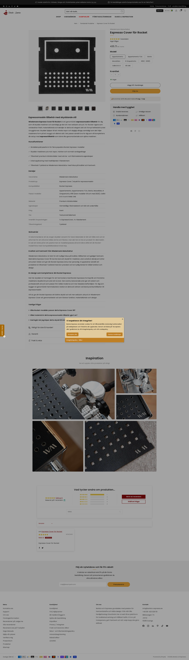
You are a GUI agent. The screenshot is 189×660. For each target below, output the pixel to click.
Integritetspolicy (72, 340)
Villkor (80, 340)
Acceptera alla (72, 334)
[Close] (122, 319)
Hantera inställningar (114, 334)
